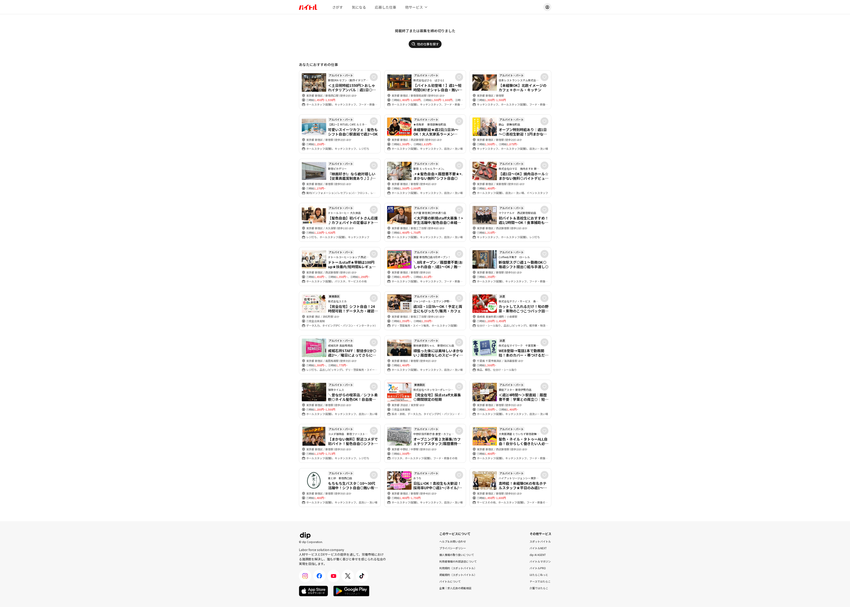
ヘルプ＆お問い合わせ (452, 541)
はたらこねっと (539, 575)
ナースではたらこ (540, 581)
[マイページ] (547, 7)
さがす (337, 7)
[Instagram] (305, 576)
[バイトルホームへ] (308, 7)
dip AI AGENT (538, 555)
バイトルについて (450, 581)
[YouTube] (333, 576)
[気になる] (374, 77)
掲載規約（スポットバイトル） (458, 575)
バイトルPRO (538, 568)
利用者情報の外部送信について (458, 561)
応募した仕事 (385, 7)
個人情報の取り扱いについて (456, 555)
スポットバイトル (540, 541)
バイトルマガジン (540, 561)
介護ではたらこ (539, 588)
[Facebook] (319, 576)
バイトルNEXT (538, 548)
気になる (359, 7)
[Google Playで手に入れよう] (351, 591)
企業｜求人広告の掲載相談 (455, 588)
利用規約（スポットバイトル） (458, 568)
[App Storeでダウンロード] (313, 591)
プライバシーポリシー (452, 548)
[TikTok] (362, 576)
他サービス (414, 7)
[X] (348, 576)
